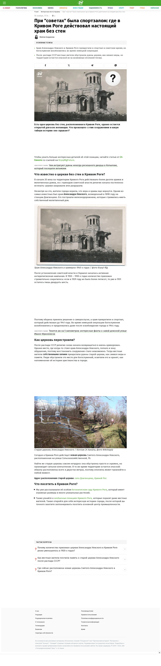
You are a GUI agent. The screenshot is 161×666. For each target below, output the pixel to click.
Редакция (38, 615)
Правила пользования (89, 615)
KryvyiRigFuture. (66, 160)
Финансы (63, 8)
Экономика (37, 8)
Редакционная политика (43, 618)
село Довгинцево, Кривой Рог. (91, 478)
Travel (36, 11)
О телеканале (40, 622)
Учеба (142, 8)
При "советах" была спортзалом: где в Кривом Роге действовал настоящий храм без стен (93, 11)
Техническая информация (90, 622)
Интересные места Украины (50, 11)
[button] (45, 65)
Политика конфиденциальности (92, 618)
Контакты (84, 625)
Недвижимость (95, 8)
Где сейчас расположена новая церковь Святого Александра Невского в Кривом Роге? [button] (76, 569)
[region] (80, 660)
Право (110, 8)
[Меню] (4, 3)
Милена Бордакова (46, 37)
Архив (83, 629)
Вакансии (38, 629)
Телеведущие (40, 625)
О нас (37, 611)
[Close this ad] (159, 652)
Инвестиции (78, 8)
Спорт (121, 8)
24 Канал (6, 8)
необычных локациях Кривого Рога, (73, 498)
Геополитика (21, 8)
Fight (132, 8)
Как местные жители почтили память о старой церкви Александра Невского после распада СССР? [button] (78, 559)
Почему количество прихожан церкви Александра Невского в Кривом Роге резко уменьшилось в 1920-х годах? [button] (77, 549)
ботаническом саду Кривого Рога (89, 489)
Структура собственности (44, 633)
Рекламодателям (87, 611)
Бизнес (51, 8)
